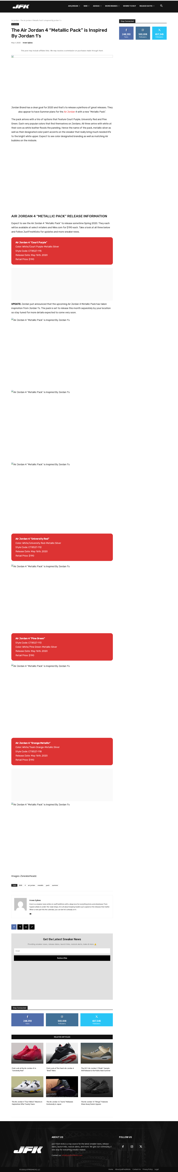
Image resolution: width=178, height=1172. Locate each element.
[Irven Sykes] (20, 906)
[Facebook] (14, 927)
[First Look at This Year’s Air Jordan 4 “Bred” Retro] (62, 1053)
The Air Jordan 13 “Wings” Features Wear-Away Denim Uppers (94, 1103)
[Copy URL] (32, 927)
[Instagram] (132, 1147)
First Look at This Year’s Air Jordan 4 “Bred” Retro (60, 1069)
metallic (40, 885)
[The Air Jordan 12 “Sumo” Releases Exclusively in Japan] (62, 1086)
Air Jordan (15, 20)
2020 (20, 885)
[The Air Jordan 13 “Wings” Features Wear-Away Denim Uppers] (97, 1086)
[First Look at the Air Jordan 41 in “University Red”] (27, 1053)
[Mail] (30, 913)
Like (27, 1014)
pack (47, 885)
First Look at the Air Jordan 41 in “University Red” (24, 1069)
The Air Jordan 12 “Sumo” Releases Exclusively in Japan (60, 1103)
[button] (161, 6)
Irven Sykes (28, 42)
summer (55, 885)
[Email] (26, 927)
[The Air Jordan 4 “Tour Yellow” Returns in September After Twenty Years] (27, 1086)
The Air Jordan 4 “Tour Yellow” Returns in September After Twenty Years (27, 1103)
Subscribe (62, 958)
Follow (62, 1014)
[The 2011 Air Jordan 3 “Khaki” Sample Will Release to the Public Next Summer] (97, 1053)
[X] (20, 927)
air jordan (31, 885)
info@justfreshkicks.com (72, 1155)
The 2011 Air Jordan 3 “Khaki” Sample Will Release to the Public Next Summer (95, 1069)
